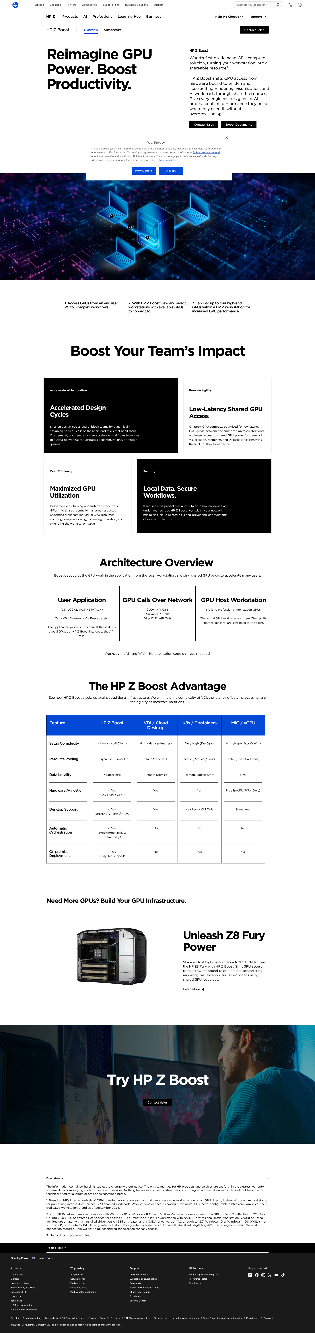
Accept (171, 170)
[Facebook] (256, 1275)
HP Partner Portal (198, 1279)
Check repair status (140, 1292)
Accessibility (51, 1318)
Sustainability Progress (23, 1287)
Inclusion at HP (18, 1292)
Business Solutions (136, 4)
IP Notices (251, 1318)
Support (158, 4)
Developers (195, 1283)
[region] (159, 156)
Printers (71, 4)
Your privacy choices (140, 1318)
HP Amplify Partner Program (203, 1274)
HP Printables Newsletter (24, 1309)
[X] (270, 1275)
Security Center (138, 1300)
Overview (91, 30)
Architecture (113, 30)
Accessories (89, 4)
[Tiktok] (283, 1275)
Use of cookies (167, 160)
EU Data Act (266, 1318)
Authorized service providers (144, 1287)
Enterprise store (78, 1287)
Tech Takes (16, 1300)
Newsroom (16, 1296)
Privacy (92, 1318)
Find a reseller (77, 1283)
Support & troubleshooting (143, 1279)
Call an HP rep (77, 1279)
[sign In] (299, 5)
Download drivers (139, 1274)
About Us (16, 1268)
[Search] (278, 5)
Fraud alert (135, 1296)
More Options (144, 170)
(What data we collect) (206, 152)
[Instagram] (263, 1275)
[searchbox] (256, 5)
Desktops (55, 4)
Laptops (39, 4)
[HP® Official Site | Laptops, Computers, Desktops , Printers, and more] (15, 5)
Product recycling (32, 1318)
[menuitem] (39, 5)
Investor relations (20, 1283)
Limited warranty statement (185, 1318)
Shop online (76, 1274)
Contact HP (17, 1274)
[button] (157, 1178)
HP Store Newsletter (21, 1305)
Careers (15, 1279)
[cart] (291, 5)
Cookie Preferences (110, 1318)
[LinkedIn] (250, 1275)
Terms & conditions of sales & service (222, 1318)
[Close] (227, 138)
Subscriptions (111, 4)
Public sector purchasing (83, 1292)
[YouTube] (276, 1275)
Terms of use (161, 1318)
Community (135, 1283)
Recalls (15, 1318)
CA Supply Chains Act (73, 1318)
